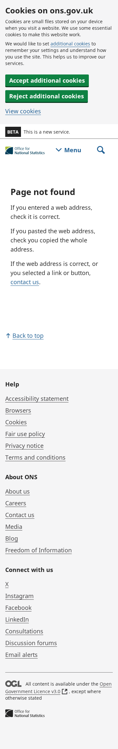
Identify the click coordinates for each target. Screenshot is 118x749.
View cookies (23, 111)
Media (13, 526)
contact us (24, 282)
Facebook (18, 607)
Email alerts (21, 655)
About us (17, 491)
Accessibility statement (37, 398)
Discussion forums (31, 643)
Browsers (18, 410)
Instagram (19, 596)
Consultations (24, 631)
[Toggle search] (101, 150)
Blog (11, 538)
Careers (15, 503)
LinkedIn (17, 619)
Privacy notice (24, 445)
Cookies (16, 422)
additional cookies (70, 44)
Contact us (19, 515)
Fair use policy (25, 434)
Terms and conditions (35, 457)
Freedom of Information (38, 550)
